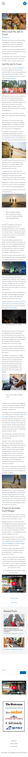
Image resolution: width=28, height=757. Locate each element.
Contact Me (14, 746)
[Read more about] (14, 642)
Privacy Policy (14, 743)
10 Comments (7, 633)
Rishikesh (21, 68)
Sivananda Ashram (10, 78)
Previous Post (14, 598)
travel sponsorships (11, 307)
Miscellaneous (15, 633)
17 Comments (7, 649)
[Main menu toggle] (25, 3)
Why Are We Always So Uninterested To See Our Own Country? (13, 630)
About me (14, 741)
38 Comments (5, 37)
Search (4, 670)
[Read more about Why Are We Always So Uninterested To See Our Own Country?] (14, 620)
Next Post (14, 602)
